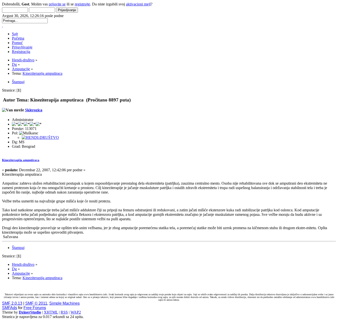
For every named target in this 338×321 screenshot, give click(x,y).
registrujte (82, 4)
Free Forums (35, 308)
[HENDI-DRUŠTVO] (40, 137)
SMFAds (9, 308)
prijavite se (57, 4)
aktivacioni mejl (138, 4)
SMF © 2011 (36, 303)
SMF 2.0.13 (12, 303)
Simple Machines (64, 303)
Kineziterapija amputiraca (20, 160)
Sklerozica (33, 110)
